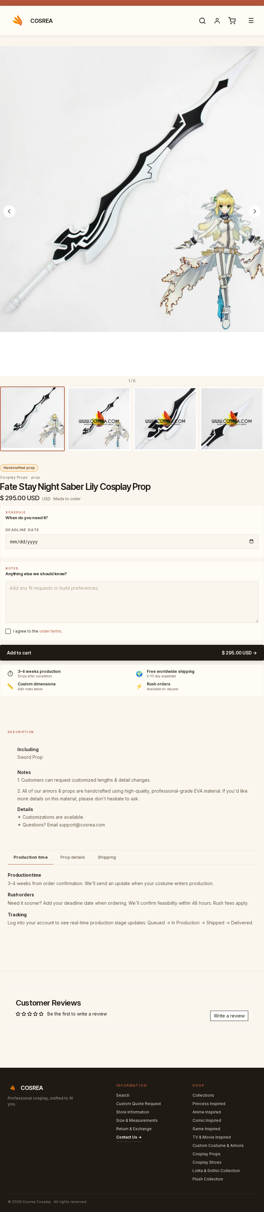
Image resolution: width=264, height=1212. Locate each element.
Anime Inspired (207, 1112)
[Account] (217, 20)
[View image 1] (32, 419)
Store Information (132, 1112)
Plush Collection (208, 1179)
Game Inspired (206, 1128)
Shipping (107, 857)
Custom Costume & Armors (218, 1145)
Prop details (73, 857)
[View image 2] (99, 419)
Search (122, 1095)
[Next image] (255, 211)
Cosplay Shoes (207, 1162)
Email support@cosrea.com (76, 824)
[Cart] (231, 20)
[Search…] (202, 20)
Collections (203, 1095)
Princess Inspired (209, 1103)
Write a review (229, 1015)
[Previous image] (9, 211)
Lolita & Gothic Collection (216, 1170)
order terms (50, 631)
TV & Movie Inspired (212, 1137)
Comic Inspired (207, 1120)
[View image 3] (165, 419)
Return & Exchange (134, 1128)
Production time (31, 857)
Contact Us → (129, 1137)
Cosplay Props (207, 1153)
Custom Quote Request (138, 1103)
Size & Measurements (137, 1120)
